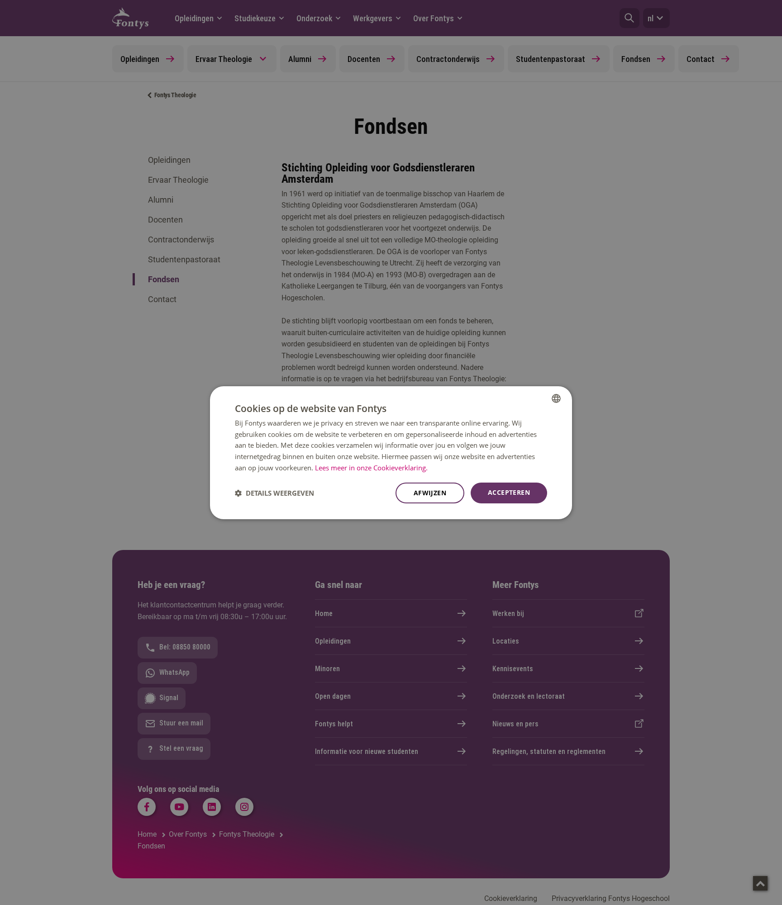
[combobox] (556, 398)
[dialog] (391, 452)
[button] (274, 493)
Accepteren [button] (509, 492)
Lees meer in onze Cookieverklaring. (371, 467)
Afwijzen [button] (430, 492)
